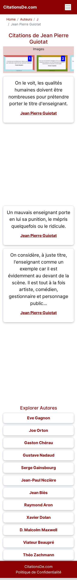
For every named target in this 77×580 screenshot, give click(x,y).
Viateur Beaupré (38, 542)
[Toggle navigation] (68, 7)
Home (11, 19)
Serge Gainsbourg (38, 467)
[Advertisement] (38, 164)
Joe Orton (38, 430)
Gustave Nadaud (38, 455)
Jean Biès (38, 492)
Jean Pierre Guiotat (38, 113)
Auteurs (26, 19)
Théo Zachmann (38, 554)
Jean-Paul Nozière (38, 480)
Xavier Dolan (38, 517)
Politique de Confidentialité (38, 572)
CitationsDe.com (20, 7)
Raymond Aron (38, 504)
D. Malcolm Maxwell (38, 529)
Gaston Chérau (38, 442)
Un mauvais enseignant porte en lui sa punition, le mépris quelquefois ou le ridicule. (38, 219)
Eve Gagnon (38, 417)
